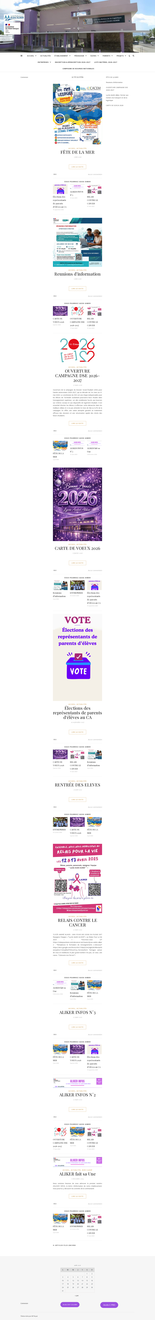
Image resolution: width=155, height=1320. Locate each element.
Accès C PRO (109, 1304)
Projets (120, 56)
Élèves (93, 56)
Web (55, 174)
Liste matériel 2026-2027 (105, 62)
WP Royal (34, 1316)
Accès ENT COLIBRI (70, 1304)
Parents (106, 56)
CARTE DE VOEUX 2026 (77, 548)
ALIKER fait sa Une (77, 1174)
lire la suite (77, 167)
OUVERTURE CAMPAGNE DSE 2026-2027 (77, 322)
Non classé (87, 1170)
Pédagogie (79, 56)
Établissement (61, 56)
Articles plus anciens (65, 1245)
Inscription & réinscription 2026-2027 (72, 62)
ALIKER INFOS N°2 (77, 1094)
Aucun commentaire (95, 174)
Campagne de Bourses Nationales (78, 68)
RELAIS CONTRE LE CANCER (92, 200)
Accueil (30, 56)
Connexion (24, 77)
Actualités (45, 56)
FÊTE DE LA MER (78, 152)
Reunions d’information (77, 274)
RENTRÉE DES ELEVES (77, 784)
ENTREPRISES (43, 62)
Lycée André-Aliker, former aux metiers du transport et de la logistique (117, 97)
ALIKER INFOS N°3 (77, 1012)
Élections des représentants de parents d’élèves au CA (77, 712)
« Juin (77, 1295)
